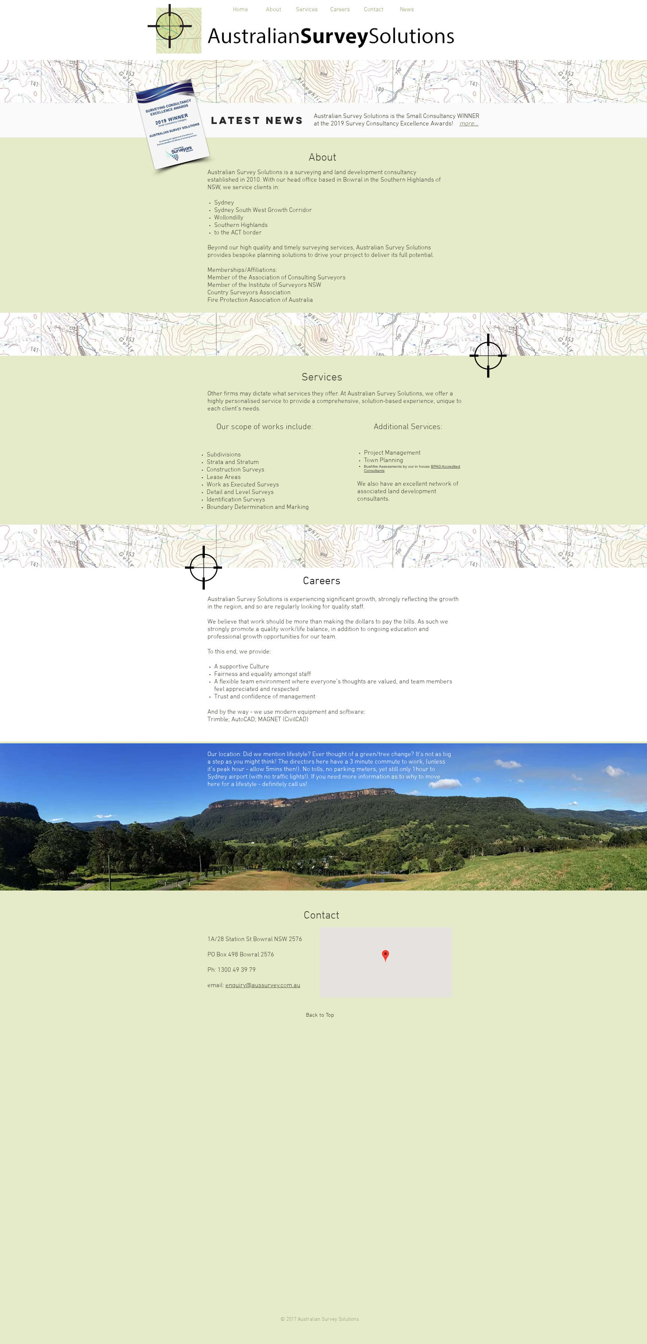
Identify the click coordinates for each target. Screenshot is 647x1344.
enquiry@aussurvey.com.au (262, 985)
